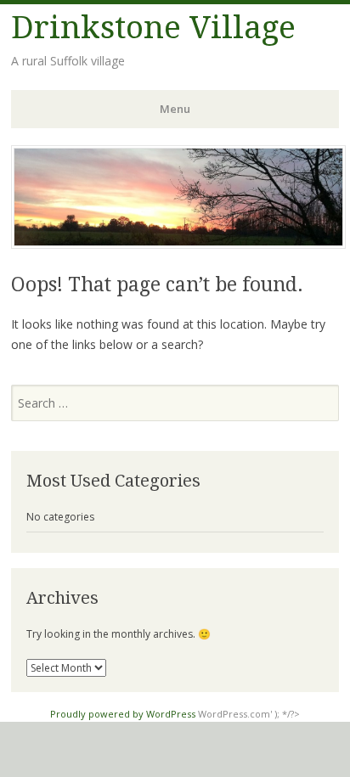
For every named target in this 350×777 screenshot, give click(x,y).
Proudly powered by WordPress (122, 713)
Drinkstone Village (153, 27)
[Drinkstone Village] (178, 243)
